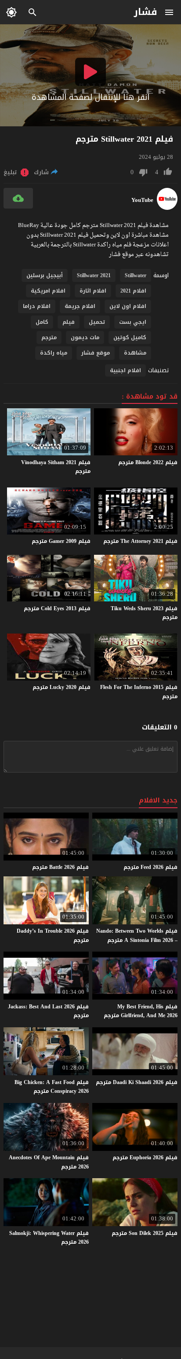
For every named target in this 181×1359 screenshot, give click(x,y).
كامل (42, 322)
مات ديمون (85, 337)
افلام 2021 (133, 291)
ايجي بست (132, 322)
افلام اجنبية (125, 370)
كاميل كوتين (129, 337)
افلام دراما (37, 306)
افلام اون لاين (127, 306)
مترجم (49, 337)
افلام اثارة (93, 291)
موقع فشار (95, 353)
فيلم (68, 322)
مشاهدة (135, 353)
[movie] (167, 207)
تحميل (97, 322)
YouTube (142, 200)
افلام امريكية (48, 291)
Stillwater (135, 275)
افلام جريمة (80, 306)
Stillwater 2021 (94, 275)
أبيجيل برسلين (44, 275)
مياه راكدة (53, 353)
